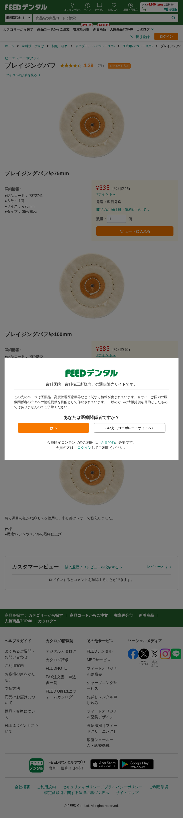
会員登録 (108, 442)
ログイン (84, 448)
